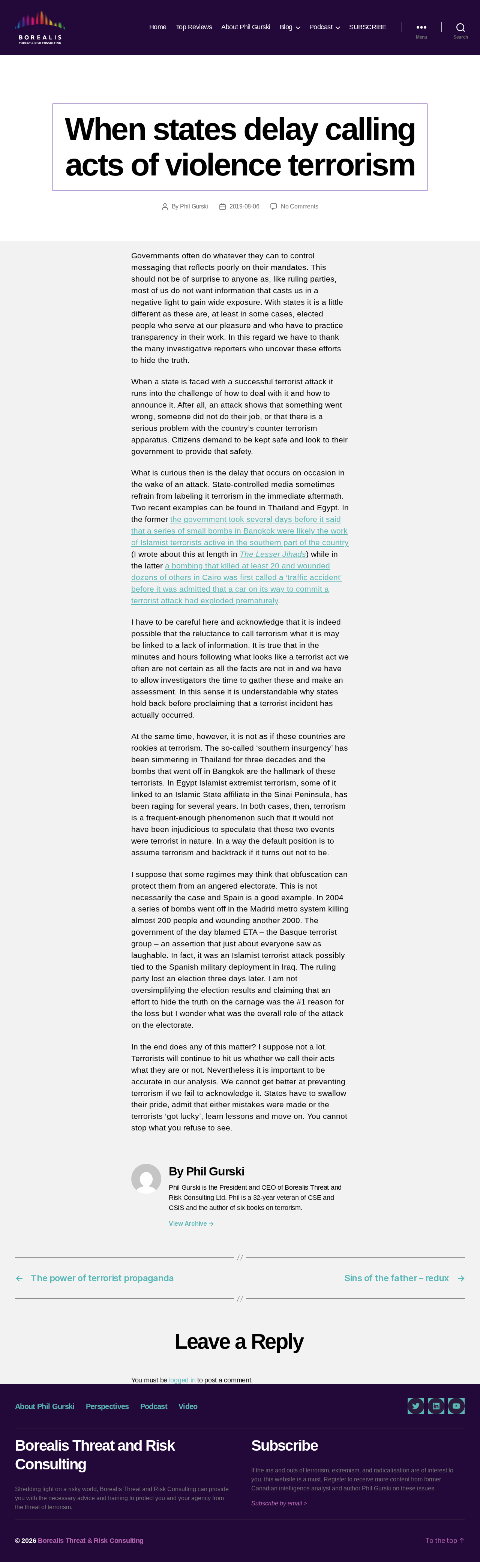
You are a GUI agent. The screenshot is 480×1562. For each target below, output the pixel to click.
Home (157, 27)
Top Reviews (194, 27)
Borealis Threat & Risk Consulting (91, 1540)
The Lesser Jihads (273, 554)
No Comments (299, 206)
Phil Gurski (194, 206)
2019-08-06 (244, 206)
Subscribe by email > (279, 1503)
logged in (182, 1380)
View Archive (191, 1223)
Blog (286, 27)
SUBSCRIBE (368, 27)
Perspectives (240, 88)
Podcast (321, 27)
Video (188, 1406)
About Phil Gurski (245, 27)
